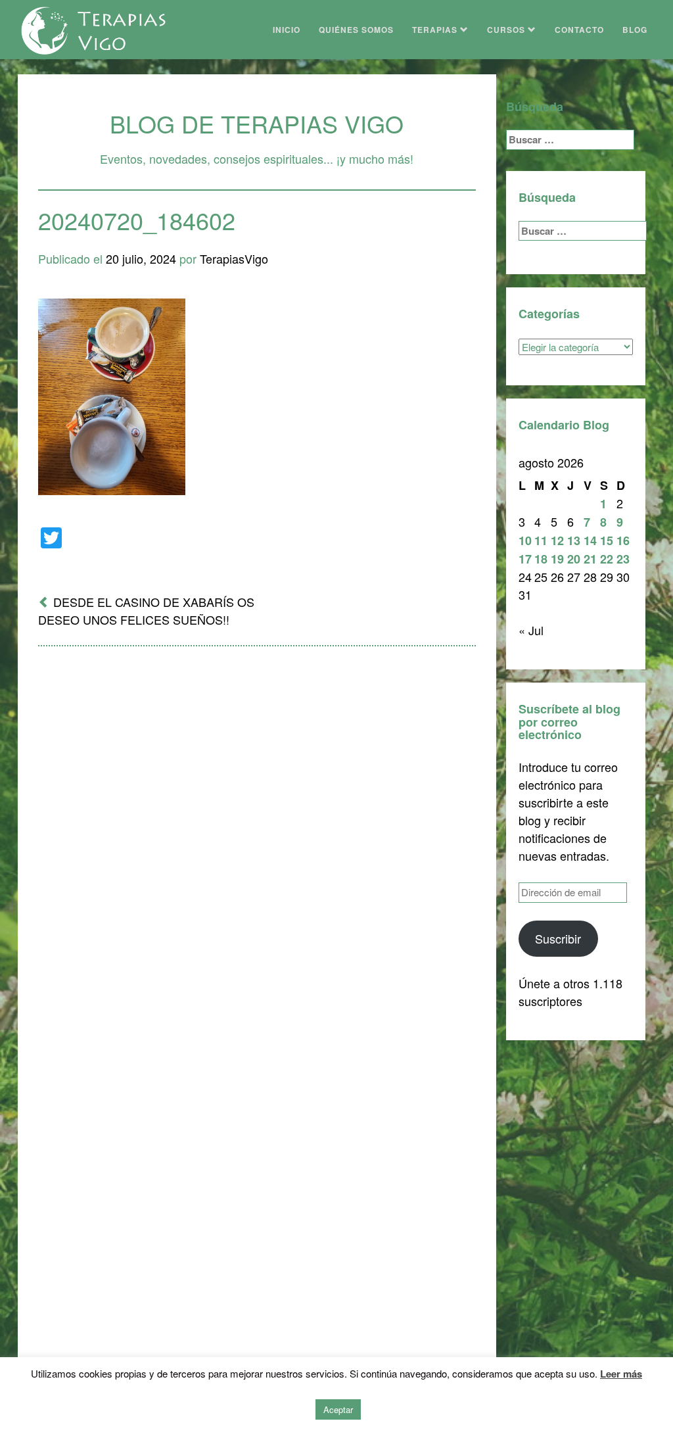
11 (540, 540)
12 (557, 540)
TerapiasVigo (234, 258)
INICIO (286, 30)
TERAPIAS (436, 30)
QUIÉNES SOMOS (356, 30)
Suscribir (558, 938)
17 (525, 558)
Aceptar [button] (338, 1409)
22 (606, 558)
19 (557, 558)
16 (623, 540)
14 (590, 540)
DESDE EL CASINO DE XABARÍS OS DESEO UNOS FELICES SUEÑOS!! (146, 610)
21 (590, 558)
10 (525, 540)
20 (573, 558)
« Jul (531, 629)
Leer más (621, 1373)
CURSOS (507, 30)
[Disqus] (257, 828)
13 (573, 540)
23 (623, 558)
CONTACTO (579, 30)
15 (606, 540)
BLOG (634, 30)
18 (540, 558)
